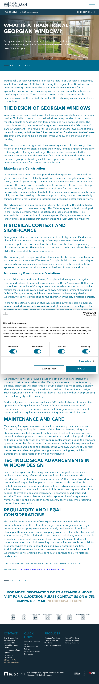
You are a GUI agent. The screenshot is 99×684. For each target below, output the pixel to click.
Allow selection (49, 369)
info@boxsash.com (29, 12)
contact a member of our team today (42, 569)
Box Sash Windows (52, 638)
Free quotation (83, 12)
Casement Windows (52, 645)
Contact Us (28, 654)
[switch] (37, 351)
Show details (85, 361)
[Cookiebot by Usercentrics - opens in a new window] (84, 314)
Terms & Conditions (32, 651)
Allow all (81, 369)
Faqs (26, 644)
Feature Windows (72, 640)
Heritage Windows (72, 643)
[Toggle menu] (92, 4)
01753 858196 (10, 12)
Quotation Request (32, 642)
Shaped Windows (72, 638)
